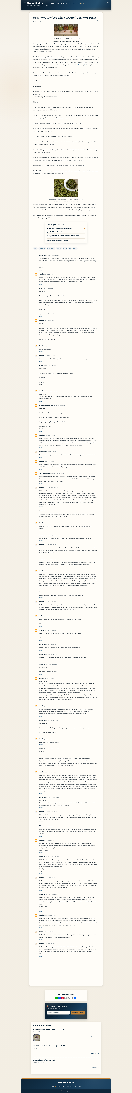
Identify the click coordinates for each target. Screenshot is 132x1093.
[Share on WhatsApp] (56, 998)
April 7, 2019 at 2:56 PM (49, 943)
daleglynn (42, 451)
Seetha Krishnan (44, 473)
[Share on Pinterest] (62, 998)
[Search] (108, 2)
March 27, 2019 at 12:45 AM (48, 931)
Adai (89, 65)
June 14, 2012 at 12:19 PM (50, 602)
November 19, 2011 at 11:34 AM (51, 487)
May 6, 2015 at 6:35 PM (49, 840)
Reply (41, 270)
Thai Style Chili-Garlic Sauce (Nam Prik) (49, 1046)
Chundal (80, 65)
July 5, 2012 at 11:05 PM (53, 720)
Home (53, 3)
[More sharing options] (75, 998)
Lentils (65, 248)
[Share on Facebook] (59, 998)
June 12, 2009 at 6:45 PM (49, 355)
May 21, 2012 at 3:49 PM (49, 571)
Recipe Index (62, 3)
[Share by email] (65, 998)
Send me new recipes (78, 1012)
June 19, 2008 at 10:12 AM (53, 255)
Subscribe (80, 3)
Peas (70, 248)
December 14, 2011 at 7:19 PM (54, 511)
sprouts (75, 248)
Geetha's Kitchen (35, 3)
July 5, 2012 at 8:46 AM (49, 678)
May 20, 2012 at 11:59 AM (53, 559)
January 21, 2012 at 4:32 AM (54, 535)
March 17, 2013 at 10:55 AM (50, 772)
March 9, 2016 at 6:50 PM (53, 894)
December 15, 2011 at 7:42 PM (50, 523)
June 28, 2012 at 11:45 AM (50, 630)
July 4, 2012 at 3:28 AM (52, 654)
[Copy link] (69, 998)
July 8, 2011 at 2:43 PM (49, 461)
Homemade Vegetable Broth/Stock (57, 240)
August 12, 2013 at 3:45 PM (53, 797)
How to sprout (51, 248)
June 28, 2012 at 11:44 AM (50, 616)
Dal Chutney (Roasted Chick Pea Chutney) (49, 1029)
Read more (95, 1037)
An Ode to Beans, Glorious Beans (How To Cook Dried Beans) (63, 236)
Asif (40, 931)
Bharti (41, 346)
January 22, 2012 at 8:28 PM (50, 544)
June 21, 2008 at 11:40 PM (50, 274)
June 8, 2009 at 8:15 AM (49, 346)
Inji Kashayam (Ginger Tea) (44, 1060)
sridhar (41, 616)
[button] (98, 21)
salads (75, 65)
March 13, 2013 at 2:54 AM (53, 749)
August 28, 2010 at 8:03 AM (50, 435)
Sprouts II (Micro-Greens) (54, 232)
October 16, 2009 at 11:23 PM (50, 391)
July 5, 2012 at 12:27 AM (53, 664)
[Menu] (25, 2)
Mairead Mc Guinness (46, 405)
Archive (72, 3)
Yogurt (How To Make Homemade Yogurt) (59, 228)
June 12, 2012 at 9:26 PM (53, 592)
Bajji (85, 65)
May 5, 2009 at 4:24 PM (49, 320)
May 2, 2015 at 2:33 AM (48, 826)
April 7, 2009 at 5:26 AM (48, 288)
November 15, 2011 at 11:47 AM (57, 473)
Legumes (59, 248)
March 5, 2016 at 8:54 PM (49, 877)
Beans (35, 248)
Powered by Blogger (66, 1091)
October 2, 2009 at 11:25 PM (50, 365)
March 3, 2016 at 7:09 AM (53, 856)
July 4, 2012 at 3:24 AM (52, 644)
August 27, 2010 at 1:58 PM (59, 405)
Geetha (41, 274)
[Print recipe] (72, 998)
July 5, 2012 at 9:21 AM (49, 706)
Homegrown (42, 248)
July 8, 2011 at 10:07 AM (51, 451)
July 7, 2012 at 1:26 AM (49, 739)
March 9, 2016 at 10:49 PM (50, 915)
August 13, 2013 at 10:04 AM (50, 811)
